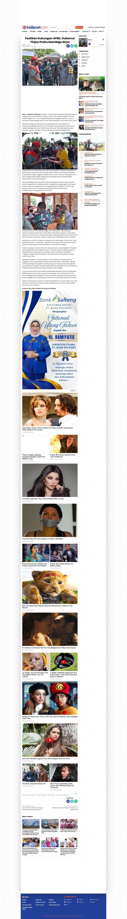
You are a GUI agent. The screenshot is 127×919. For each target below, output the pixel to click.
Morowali (93, 92)
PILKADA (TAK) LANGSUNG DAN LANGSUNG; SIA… (93, 104)
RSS (67, 905)
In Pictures (86, 92)
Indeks (24, 900)
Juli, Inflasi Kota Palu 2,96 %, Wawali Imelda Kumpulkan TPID (49, 831)
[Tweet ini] (72, 46)
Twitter (81, 899)
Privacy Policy (40, 902)
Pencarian (79, 27)
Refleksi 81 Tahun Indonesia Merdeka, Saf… (93, 164)
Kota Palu (84, 54)
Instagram (69, 902)
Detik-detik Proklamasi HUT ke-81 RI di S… (93, 186)
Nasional (98, 160)
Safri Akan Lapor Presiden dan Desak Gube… (90, 97)
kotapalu (84, 60)
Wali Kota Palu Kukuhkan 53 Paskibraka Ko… (93, 178)
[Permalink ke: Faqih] (24, 46)
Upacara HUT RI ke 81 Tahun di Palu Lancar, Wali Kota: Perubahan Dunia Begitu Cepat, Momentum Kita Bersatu (68, 851)
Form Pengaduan (54, 905)
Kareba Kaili (96, 199)
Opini (96, 101)
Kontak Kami (40, 905)
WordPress (95, 899)
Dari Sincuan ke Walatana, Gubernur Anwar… (93, 155)
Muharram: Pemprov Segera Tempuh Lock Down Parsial (65, 807)
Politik (90, 93)
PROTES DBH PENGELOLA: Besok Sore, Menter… (92, 204)
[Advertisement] (63, 12)
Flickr (93, 902)
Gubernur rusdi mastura (29, 795)
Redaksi (51, 900)
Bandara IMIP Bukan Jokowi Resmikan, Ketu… (94, 128)
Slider (83, 66)
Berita (86, 160)
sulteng (84, 63)
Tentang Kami (26, 905)
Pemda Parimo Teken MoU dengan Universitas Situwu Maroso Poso (32, 807)
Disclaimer (52, 902)
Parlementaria (83, 93)
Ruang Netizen (100, 125)
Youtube (81, 902)
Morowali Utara (94, 116)
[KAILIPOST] (35, 27)
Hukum (81, 92)
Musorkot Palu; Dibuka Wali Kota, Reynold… (94, 112)
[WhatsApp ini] (76, 46)
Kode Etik (38, 900)
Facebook (69, 899)
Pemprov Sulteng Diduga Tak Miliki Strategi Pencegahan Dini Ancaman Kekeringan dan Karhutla (30, 832)
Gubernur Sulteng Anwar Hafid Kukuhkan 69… (92, 194)
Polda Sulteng (51, 795)
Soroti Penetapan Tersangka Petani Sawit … (94, 121)
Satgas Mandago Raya (62, 795)
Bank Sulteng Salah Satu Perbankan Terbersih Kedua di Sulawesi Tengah (49, 850)
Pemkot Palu (85, 57)
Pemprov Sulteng (41, 795)
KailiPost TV (92, 160)
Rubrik (94, 93)
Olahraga (88, 108)
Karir (24, 902)
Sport (97, 108)
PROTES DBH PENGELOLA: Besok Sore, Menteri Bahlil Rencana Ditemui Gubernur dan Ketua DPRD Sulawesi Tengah (30, 851)
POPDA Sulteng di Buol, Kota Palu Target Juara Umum (68, 830)
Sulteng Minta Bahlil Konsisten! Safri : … (90, 172)
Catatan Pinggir (90, 101)
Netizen (93, 125)
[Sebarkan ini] (68, 46)
